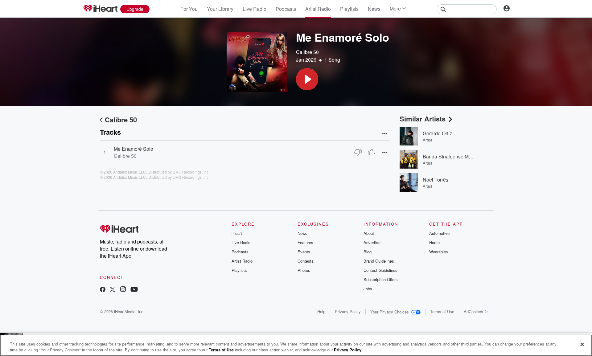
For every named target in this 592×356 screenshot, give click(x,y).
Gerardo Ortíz (437, 133)
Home (434, 242)
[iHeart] (100, 9)
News (374, 8)
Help (321, 311)
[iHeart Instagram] (123, 289)
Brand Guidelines (379, 261)
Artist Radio (318, 8)
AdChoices (473, 311)
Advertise (372, 242)
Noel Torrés (435, 179)
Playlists (349, 8)
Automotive (439, 233)
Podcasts (286, 8)
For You (189, 8)
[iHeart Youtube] (134, 289)
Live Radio (254, 8)
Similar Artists (423, 119)
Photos (304, 270)
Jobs (368, 289)
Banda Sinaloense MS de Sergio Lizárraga (469, 156)
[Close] (582, 344)
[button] (307, 79)
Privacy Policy (348, 311)
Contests (306, 261)
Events (304, 252)
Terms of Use (442, 311)
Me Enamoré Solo (133, 148)
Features (305, 242)
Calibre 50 (307, 51)
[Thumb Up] (371, 152)
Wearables (438, 252)
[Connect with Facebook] (102, 289)
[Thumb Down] (358, 152)
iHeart (237, 233)
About (369, 233)
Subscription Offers (381, 279)
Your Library (220, 8)
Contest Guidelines (380, 270)
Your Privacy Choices (389, 312)
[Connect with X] (112, 289)
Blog (368, 252)
